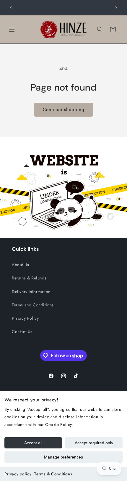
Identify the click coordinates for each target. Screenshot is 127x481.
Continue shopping (63, 109)
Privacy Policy (25, 318)
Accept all (33, 442)
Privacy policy (17, 474)
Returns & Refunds (29, 278)
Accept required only (94, 442)
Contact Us (22, 331)
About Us (20, 265)
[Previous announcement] (10, 7)
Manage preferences (63, 457)
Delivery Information (31, 292)
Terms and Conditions (33, 305)
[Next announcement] (116, 7)
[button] (11, 29)
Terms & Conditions (53, 474)
